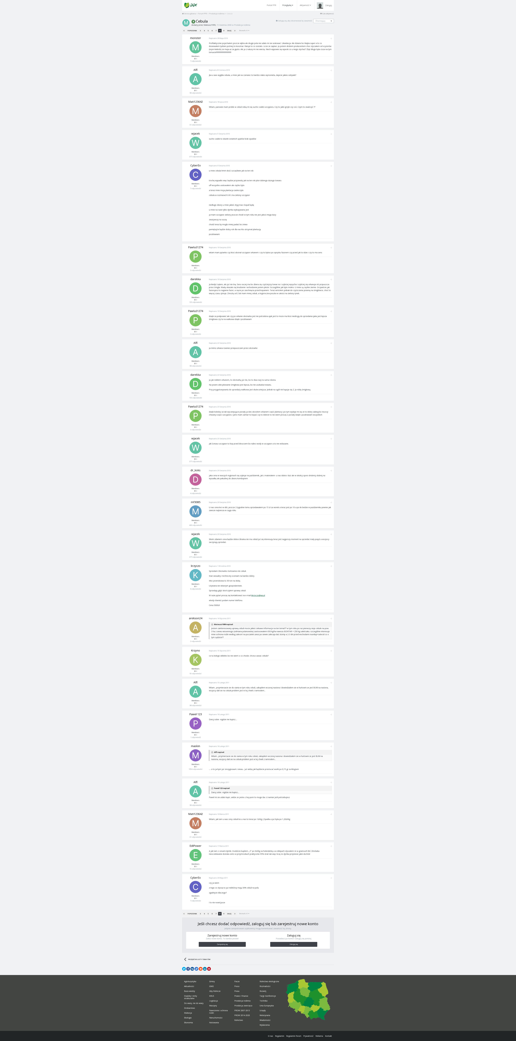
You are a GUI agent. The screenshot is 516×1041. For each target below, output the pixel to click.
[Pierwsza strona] (184, 30)
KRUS (211, 996)
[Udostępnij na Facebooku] (188, 969)
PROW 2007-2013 (242, 1010)
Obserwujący (320, 21)
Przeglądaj (286, 5)
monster (195, 38)
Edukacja (188, 1013)
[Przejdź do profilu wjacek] (195, 143)
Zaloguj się (294, 944)
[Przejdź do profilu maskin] (195, 755)
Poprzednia (192, 31)
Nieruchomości (215, 1018)
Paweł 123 (195, 714)
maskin (195, 746)
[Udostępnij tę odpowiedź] (331, 38)
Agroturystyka (190, 981)
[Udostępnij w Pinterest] (209, 969)
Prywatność (308, 1036)
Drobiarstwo (189, 1008)
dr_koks (195, 470)
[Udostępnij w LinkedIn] (205, 969)
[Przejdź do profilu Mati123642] (195, 111)
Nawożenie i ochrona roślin (218, 1011)
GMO (211, 986)
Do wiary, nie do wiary (193, 1003)
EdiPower (195, 846)
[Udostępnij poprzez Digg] (192, 969)
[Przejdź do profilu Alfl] (195, 79)
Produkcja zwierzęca (243, 1005)
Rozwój (263, 991)
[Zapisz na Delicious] (196, 969)
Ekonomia (188, 1022)
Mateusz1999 (210, 25)
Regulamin (279, 1036)
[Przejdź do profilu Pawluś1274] (195, 257)
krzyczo (195, 566)
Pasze (237, 981)
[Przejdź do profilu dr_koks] (195, 480)
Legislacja (213, 1001)
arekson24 (195, 618)
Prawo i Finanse (241, 996)
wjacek (195, 133)
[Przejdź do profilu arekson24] (195, 628)
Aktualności (189, 986)
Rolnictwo (238, 1020)
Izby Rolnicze (215, 991)
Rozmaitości (265, 986)
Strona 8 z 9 (243, 30)
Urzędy (263, 1010)
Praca (236, 986)
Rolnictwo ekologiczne (269, 981)
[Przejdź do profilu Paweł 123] (195, 723)
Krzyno (195, 650)
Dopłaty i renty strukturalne (190, 997)
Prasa (236, 991)
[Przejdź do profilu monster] (195, 47)
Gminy (212, 981)
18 (331, 21)
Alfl (196, 70)
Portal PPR (271, 5)
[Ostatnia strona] (235, 30)
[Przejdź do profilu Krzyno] (195, 660)
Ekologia (187, 1018)
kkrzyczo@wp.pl (258, 595)
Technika (263, 1001)
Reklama (319, 1036)
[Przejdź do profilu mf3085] (195, 511)
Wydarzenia (265, 1025)
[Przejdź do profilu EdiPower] (195, 855)
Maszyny (213, 1005)
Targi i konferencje (268, 996)
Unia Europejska (267, 1005)
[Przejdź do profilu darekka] (195, 288)
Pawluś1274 (195, 247)
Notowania (214, 1022)
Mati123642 (195, 101)
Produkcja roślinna (242, 25)
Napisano (218, 38)
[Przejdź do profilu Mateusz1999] (186, 22)
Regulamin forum (293, 1036)
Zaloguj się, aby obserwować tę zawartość (295, 20)
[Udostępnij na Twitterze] (184, 969)
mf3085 (195, 502)
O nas (270, 1036)
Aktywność (304, 5)
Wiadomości (265, 1020)
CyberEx (195, 165)
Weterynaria (265, 1015)
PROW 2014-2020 (242, 1015)
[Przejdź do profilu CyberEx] (195, 175)
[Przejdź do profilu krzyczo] (195, 575)
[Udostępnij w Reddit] (201, 969)
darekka (195, 279)
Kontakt (328, 1036)
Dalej (229, 31)
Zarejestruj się (222, 944)
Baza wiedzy (189, 991)
